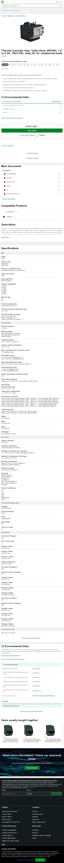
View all (14, 16)
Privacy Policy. (32, 787)
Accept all (40, 859)
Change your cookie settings (25, 859)
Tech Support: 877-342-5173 (11, 822)
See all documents (9, 199)
